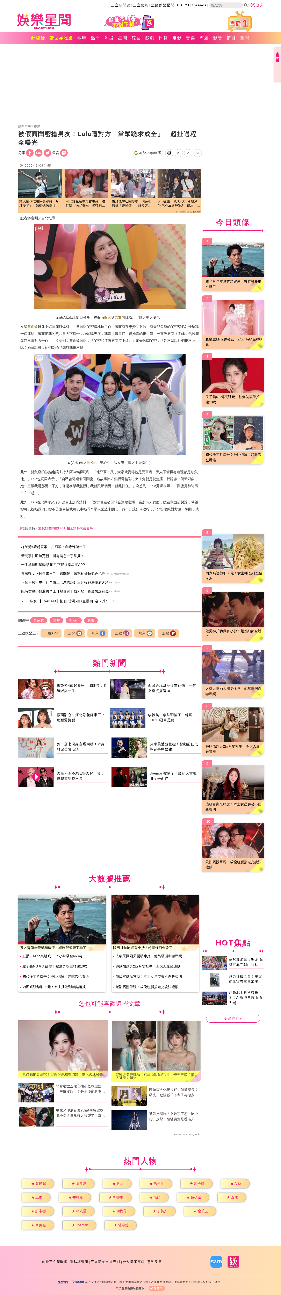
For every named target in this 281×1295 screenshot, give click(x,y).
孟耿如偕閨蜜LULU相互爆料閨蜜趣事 (65, 528)
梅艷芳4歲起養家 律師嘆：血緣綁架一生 (53, 547)
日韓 (163, 38)
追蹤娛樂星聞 (163, 5)
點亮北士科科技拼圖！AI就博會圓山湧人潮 (245, 998)
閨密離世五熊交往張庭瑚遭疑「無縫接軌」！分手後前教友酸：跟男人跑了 (78, 1089)
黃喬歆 (32, 327)
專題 (204, 38)
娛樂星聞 (24, 126)
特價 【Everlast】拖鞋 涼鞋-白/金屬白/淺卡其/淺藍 (71, 601)
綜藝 (136, 38)
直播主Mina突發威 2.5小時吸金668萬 (52, 956)
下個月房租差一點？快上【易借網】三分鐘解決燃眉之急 (65, 582)
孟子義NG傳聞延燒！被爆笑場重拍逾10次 (54, 966)
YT (187, 5)
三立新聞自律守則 (105, 1262)
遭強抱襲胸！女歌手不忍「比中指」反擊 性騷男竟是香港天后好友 (173, 1117)
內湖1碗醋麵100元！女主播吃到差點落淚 (54, 987)
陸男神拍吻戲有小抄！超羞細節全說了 (143, 948)
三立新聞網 (121, 5)
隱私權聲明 (79, 1262)
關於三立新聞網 (55, 1262)
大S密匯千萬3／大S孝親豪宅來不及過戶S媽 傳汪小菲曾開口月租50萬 (179, 204)
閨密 (107, 317)
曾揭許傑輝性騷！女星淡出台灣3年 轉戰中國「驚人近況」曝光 (155, 1076)
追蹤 (118, 633)
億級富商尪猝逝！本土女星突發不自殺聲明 (149, 977)
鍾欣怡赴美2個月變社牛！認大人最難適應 (148, 966)
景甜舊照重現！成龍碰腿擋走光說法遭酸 (147, 987)
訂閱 (71, 633)
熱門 (95, 38)
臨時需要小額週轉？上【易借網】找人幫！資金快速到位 (65, 591)
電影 (177, 38)
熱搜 (109, 38)
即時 (82, 38)
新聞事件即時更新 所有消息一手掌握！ (52, 556)
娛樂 (37, 126)
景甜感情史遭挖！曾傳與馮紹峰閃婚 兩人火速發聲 (62, 1074)
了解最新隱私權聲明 (132, 1288)
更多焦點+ (233, 1019)
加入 (95, 633)
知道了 (158, 1288)
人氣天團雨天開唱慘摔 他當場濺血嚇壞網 (149, 956)
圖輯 (245, 38)
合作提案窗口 (134, 1262)
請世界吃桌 (61, 38)
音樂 (190, 38)
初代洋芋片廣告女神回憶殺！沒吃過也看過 (55, 977)
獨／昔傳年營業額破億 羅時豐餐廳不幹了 (53, 948)
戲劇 (150, 38)
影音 (218, 38)
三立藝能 (141, 5)
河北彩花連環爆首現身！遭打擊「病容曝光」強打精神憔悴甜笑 (85, 204)
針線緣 (38, 38)
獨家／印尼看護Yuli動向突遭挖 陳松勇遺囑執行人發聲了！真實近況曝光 (81, 1113)
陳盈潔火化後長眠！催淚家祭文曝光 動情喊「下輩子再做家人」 (173, 1093)
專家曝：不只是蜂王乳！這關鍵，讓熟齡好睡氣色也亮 (63, 574)
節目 (231, 38)
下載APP (51, 633)
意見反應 (154, 1262)
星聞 (123, 38)
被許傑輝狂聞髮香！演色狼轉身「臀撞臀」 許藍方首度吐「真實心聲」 (131, 204)
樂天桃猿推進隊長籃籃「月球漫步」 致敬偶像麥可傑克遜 (39, 204)
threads (199, 5)
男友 (118, 317)
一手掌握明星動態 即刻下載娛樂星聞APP (53, 565)
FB (179, 5)
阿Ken (91, 463)
